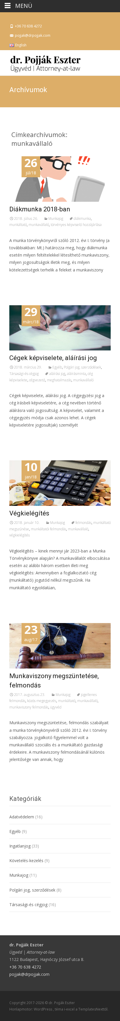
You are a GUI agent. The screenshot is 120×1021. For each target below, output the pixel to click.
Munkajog (55, 218)
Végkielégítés (29, 513)
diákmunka (82, 218)
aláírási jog (57, 373)
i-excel (69, 1009)
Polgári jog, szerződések (82, 367)
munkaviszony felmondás (28, 707)
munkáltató (18, 224)
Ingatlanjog (20, 846)
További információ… (31, 280)
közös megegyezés (41, 700)
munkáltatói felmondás (48, 529)
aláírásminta (76, 373)
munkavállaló (39, 224)
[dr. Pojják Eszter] (41, 61)
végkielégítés (19, 535)
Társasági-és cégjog (24, 373)
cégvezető (37, 380)
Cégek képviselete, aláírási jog (53, 358)
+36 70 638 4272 (25, 967)
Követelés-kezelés (26, 860)
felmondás (83, 522)
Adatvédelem (21, 817)
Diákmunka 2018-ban (39, 209)
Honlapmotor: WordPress (31, 1009)
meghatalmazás (59, 380)
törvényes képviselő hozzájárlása (76, 224)
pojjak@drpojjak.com (29, 974)
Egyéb (57, 367)
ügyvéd (55, 707)
